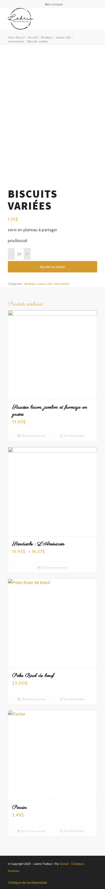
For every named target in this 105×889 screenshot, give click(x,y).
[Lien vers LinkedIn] (85, 877)
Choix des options (54, 567)
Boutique (30, 283)
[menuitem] (53, 4)
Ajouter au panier (52, 266)
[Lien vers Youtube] (77, 877)
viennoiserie (61, 283)
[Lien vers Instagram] (69, 877)
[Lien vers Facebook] (61, 877)
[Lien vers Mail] (93, 877)
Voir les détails (73, 436)
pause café (44, 283)
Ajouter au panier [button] (33, 436)
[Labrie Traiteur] (43, 19)
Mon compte (54, 4)
